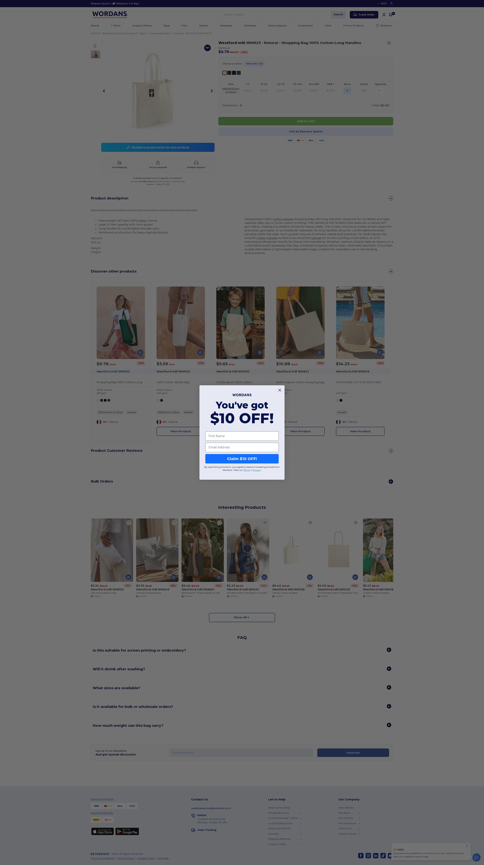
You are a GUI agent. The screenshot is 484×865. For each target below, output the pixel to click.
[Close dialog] (279, 390)
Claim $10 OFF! (242, 458)
